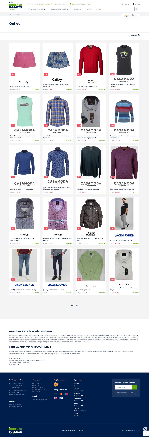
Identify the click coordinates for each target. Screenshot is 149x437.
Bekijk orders (36, 383)
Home (10, 14)
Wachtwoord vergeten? (39, 389)
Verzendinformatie (15, 407)
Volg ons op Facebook (128, 430)
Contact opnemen (15, 405)
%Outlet (98, 9)
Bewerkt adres (36, 385)
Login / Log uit (36, 391)
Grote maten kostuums (39, 400)
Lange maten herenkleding (59, 9)
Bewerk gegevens (37, 387)
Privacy (81, 430)
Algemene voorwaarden (68, 430)
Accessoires (77, 9)
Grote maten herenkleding (36, 9)
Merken (89, 9)
